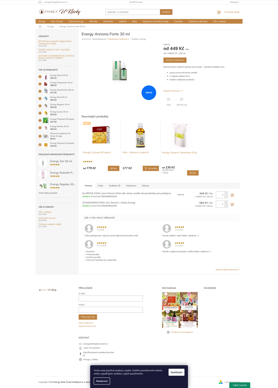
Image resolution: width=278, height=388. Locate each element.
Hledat (166, 12)
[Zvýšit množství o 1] (226, 193)
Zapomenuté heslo (87, 326)
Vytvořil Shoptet (232, 382)
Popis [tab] (100, 185)
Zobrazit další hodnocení (227, 269)
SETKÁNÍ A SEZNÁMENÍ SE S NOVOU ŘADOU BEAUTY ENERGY (56, 57)
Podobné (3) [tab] (114, 185)
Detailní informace (171, 91)
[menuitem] (42, 21)
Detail (113, 168)
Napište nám (135, 2)
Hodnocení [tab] (131, 185)
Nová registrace (86, 322)
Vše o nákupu (45, 212)
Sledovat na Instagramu (182, 332)
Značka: (138, 39)
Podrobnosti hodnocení (118, 39)
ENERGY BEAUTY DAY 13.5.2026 (54, 50)
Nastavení (102, 381)
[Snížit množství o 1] (226, 196)
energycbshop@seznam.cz (95, 343)
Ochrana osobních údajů (50, 224)
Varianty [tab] (88, 185)
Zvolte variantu (175, 60)
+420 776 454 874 (91, 348)
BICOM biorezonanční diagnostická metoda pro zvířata (55, 42)
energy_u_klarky (90, 359)
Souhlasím (176, 372)
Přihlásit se (88, 317)
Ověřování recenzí (47, 218)
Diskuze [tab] (145, 185)
